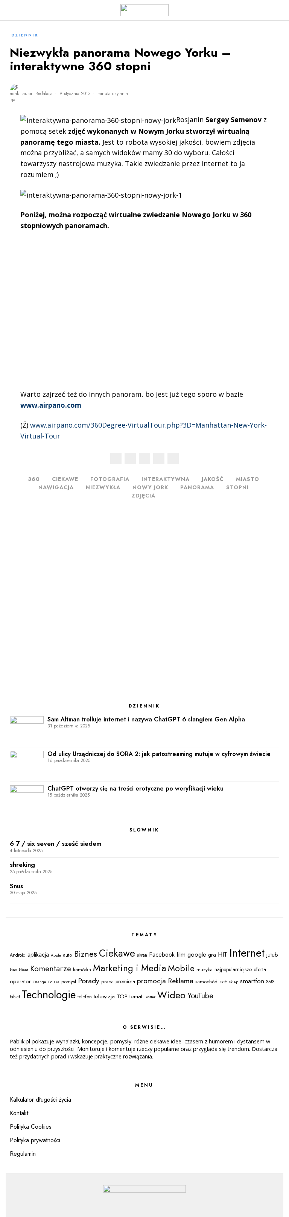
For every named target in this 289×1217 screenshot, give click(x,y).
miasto (247, 479)
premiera (125, 981)
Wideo (171, 995)
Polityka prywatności (35, 1140)
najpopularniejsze (233, 969)
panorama (197, 487)
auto (67, 955)
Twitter (149, 997)
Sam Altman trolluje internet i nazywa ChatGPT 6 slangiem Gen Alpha (146, 719)
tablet (15, 997)
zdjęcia (143, 495)
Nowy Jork (150, 487)
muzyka (204, 969)
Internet (247, 953)
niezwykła (103, 487)
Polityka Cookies (31, 1126)
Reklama (180, 980)
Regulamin (23, 1153)
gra (212, 954)
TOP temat (129, 996)
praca (107, 981)
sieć (223, 981)
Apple (56, 955)
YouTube (200, 995)
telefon (85, 996)
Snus (16, 886)
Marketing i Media (129, 968)
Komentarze (50, 968)
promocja (151, 981)
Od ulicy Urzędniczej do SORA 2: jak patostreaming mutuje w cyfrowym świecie (159, 754)
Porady (88, 980)
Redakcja (44, 93)
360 (34, 479)
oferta (260, 969)
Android (18, 955)
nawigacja (56, 487)
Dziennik (24, 35)
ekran (142, 955)
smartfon (252, 981)
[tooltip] (116, 458)
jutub (272, 954)
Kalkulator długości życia (40, 1099)
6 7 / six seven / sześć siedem (56, 843)
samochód (206, 981)
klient (23, 970)
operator (20, 981)
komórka (82, 969)
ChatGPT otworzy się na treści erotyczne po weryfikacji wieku (135, 788)
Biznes (85, 954)
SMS (270, 981)
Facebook (162, 954)
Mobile (181, 968)
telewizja (104, 996)
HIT (223, 954)
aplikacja (38, 954)
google (196, 954)
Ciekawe (65, 479)
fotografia (109, 479)
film (181, 954)
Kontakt (19, 1113)
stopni (237, 487)
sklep (233, 982)
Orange (39, 982)
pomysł (68, 981)
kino (13, 970)
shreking (22, 864)
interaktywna (165, 479)
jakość (213, 479)
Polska (53, 982)
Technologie (49, 994)
